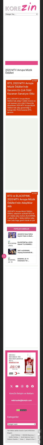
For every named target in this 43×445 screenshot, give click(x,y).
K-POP (34, 81)
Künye (22, 439)
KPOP (29, 430)
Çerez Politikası (15, 435)
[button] (4, 256)
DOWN (40, 442)
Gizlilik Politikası (13, 437)
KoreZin (21, 430)
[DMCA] (21, 410)
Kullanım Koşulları (12, 439)
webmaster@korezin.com (21, 400)
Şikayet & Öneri (30, 439)
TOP (40, 431)
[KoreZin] (20, 10)
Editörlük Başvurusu (28, 435)
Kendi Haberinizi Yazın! (27, 437)
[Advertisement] (21, 39)
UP (40, 437)
